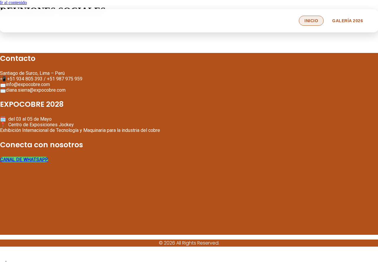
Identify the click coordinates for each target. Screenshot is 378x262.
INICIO (311, 20)
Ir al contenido (13, 2)
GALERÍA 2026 (347, 20)
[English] (3, 259)
